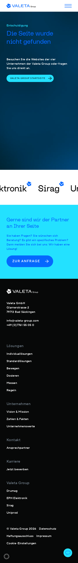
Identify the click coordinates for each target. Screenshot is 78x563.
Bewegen (13, 368)
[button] (6, 556)
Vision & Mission (18, 412)
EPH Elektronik (17, 498)
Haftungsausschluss (20, 536)
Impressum (44, 536)
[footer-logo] (22, 293)
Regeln (11, 390)
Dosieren (13, 376)
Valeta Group (18, 483)
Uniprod (12, 513)
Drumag (12, 491)
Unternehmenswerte (21, 426)
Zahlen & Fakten (18, 419)
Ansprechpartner (18, 448)
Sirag (10, 505)
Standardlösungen (19, 361)
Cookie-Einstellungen (21, 543)
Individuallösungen (19, 354)
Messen (12, 383)
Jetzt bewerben (17, 469)
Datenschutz (47, 529)
